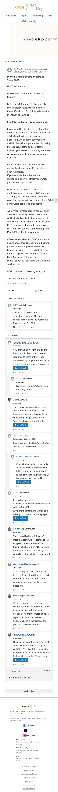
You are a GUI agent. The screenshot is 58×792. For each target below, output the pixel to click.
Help (49, 15)
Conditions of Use (29, 777)
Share (39, 290)
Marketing (38, 15)
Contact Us (29, 781)
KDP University (29, 21)
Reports (24, 15)
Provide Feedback (29, 788)
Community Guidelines (29, 774)
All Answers (13, 335)
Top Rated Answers (16, 299)
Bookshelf (11, 15)
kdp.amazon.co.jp (29, 785)
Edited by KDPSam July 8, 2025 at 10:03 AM (31, 72)
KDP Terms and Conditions (29, 766)
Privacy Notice (29, 770)
